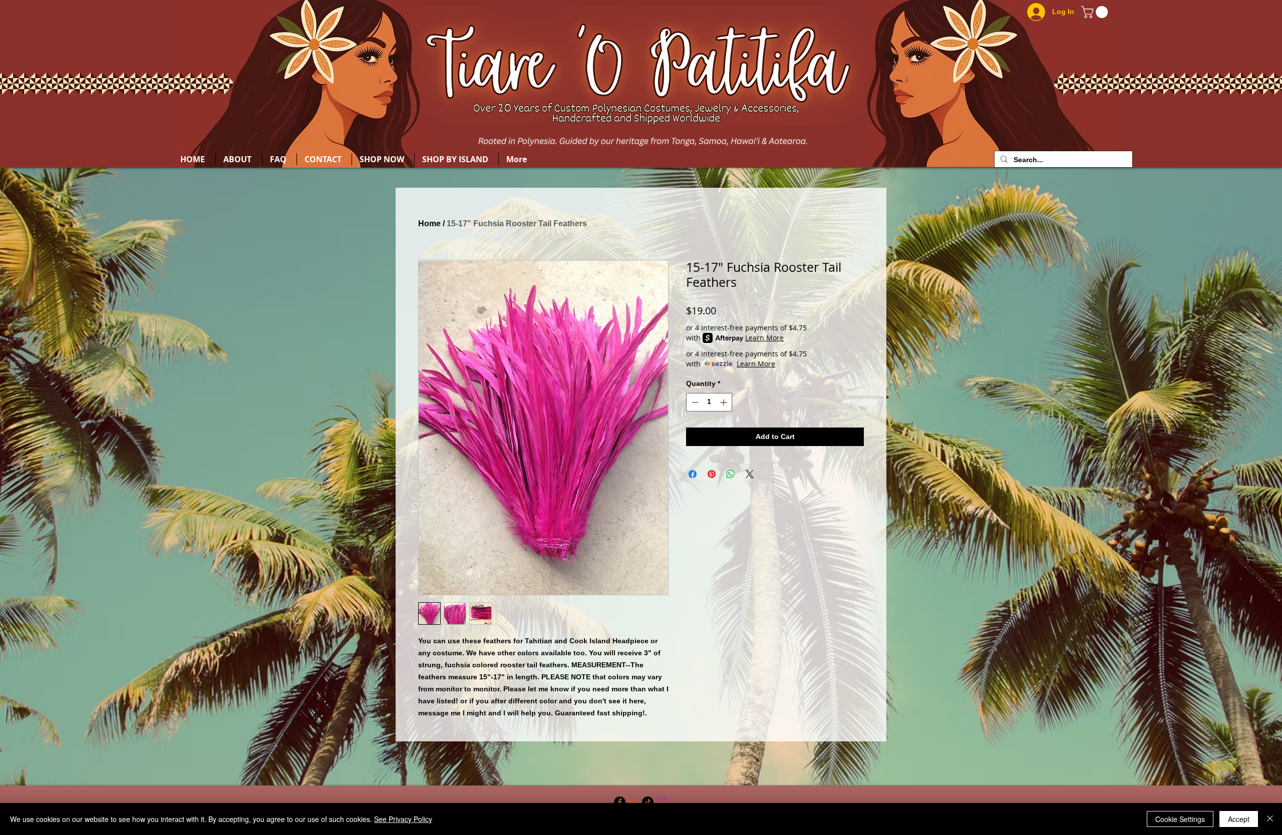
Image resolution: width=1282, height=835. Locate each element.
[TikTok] (648, 802)
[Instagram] (662, 802)
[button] (1096, 12)
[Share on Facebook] (693, 474)
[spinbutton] (709, 402)
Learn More (764, 337)
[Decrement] (694, 402)
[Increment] (724, 402)
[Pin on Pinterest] (712, 474)
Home (429, 223)
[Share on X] (750, 474)
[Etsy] (633, 802)
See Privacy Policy (403, 819)
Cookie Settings (1180, 819)
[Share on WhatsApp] (731, 474)
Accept (1238, 819)
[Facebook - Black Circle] (619, 802)
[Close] (1270, 819)
